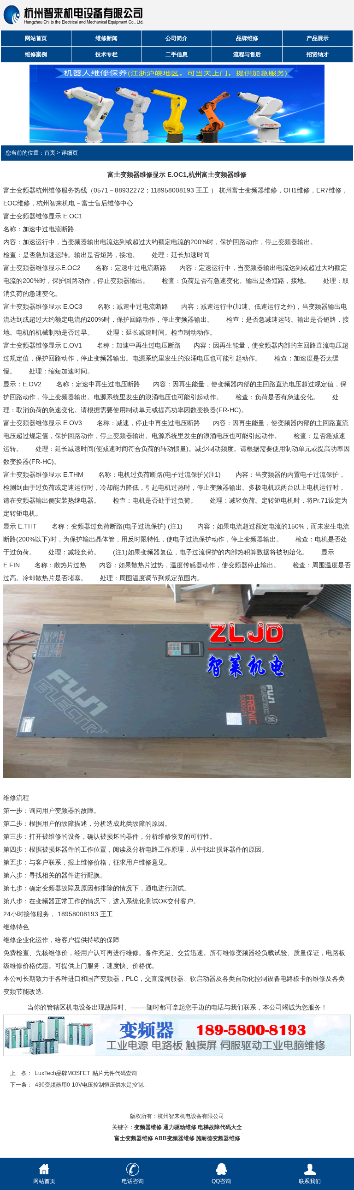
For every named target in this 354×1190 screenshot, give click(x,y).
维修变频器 (239, 952)
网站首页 (36, 38)
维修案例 (36, 54)
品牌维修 (247, 38)
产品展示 (318, 38)
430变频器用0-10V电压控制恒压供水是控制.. (90, 1085)
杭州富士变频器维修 (248, 190)
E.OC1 (73, 216)
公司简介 (176, 38)
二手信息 (176, 54)
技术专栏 (106, 54)
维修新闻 (106, 38)
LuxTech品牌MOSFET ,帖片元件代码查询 (86, 1073)
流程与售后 (247, 54)
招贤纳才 (318, 54)
